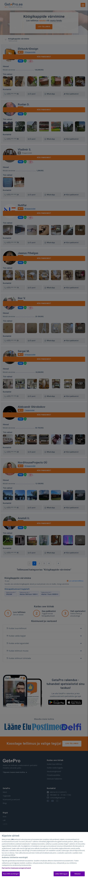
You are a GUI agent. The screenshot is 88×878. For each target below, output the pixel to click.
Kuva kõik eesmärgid (11, 874)
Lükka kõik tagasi (61, 874)
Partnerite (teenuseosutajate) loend (16, 868)
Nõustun (77, 874)
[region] (44, 855)
